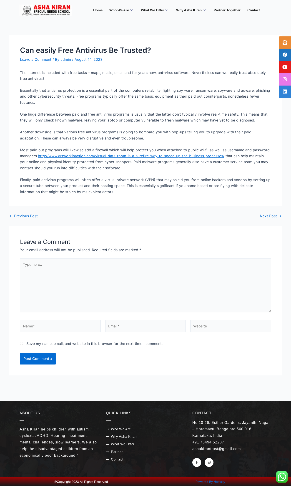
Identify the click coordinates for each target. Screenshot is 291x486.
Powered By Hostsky (210, 481)
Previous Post (24, 216)
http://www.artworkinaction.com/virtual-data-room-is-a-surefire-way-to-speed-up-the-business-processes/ (131, 156)
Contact (253, 10)
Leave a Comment (35, 59)
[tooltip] (285, 42)
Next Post (270, 216)
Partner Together (227, 10)
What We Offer (152, 10)
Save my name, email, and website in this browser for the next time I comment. (94, 343)
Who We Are (119, 10)
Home (98, 10)
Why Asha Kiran (189, 10)
